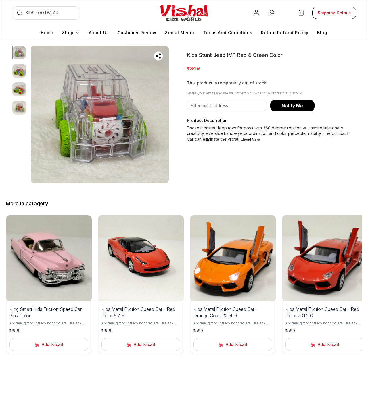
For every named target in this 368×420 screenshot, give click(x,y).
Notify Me (292, 106)
